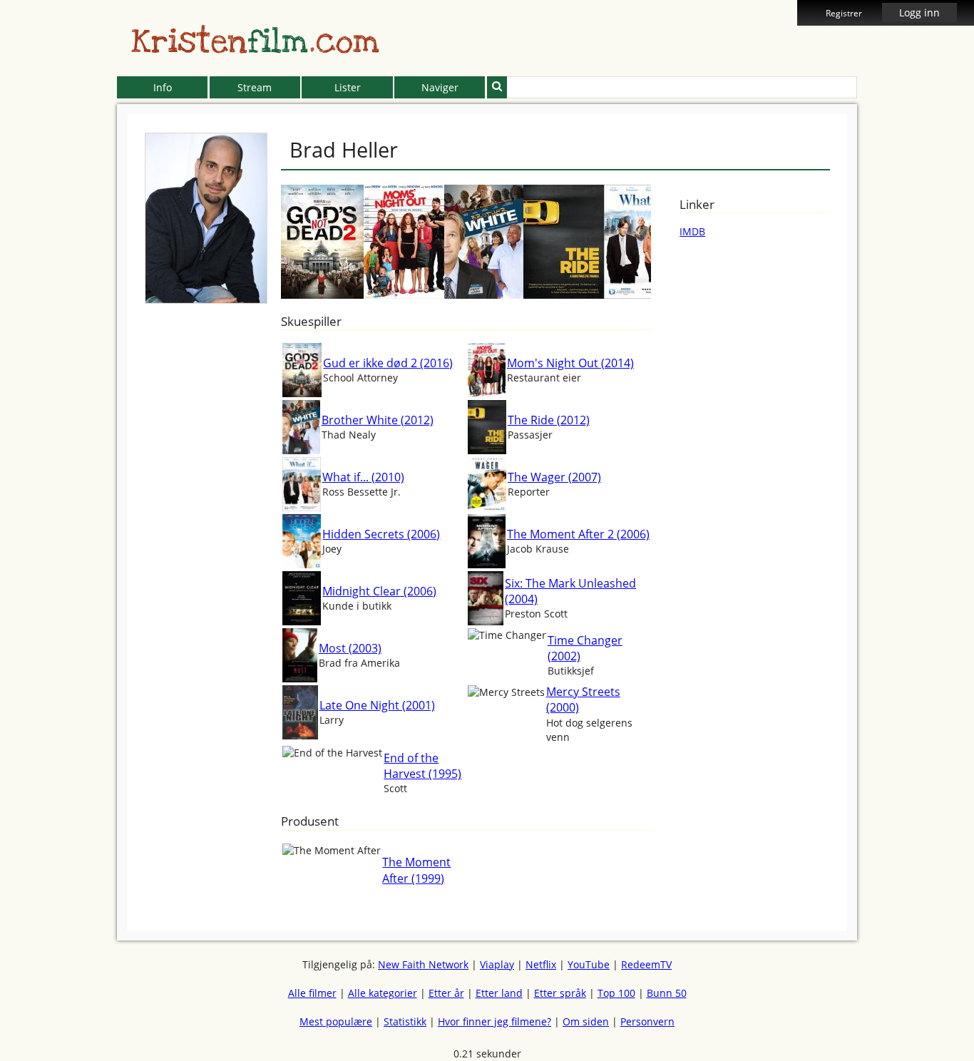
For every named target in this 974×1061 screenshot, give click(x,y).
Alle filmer (312, 993)
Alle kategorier (382, 993)
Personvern (647, 1021)
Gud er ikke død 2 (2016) (388, 363)
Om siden (586, 1021)
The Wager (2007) (554, 477)
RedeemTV (646, 964)
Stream (254, 87)
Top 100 (616, 993)
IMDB (692, 231)
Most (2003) (350, 648)
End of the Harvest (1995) (422, 765)
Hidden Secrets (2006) (381, 534)
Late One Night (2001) (377, 705)
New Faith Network (423, 964)
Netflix (541, 964)
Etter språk (560, 993)
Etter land (499, 993)
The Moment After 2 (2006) (578, 534)
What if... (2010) (363, 477)
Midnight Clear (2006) (379, 591)
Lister (347, 87)
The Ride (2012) (549, 420)
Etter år (446, 993)
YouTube (589, 964)
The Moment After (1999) (416, 870)
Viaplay (497, 964)
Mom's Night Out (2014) (570, 363)
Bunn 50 (667, 993)
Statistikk (405, 1021)
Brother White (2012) (378, 420)
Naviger (439, 87)
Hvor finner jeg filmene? (494, 1021)
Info (162, 87)
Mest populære (335, 1021)
